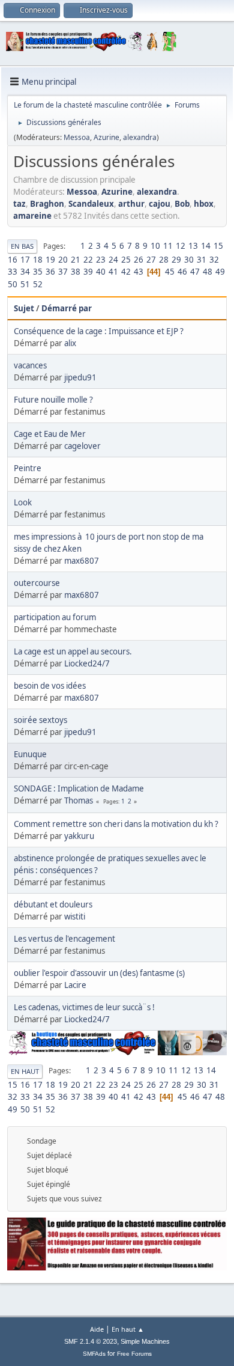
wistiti (74, 916)
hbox (204, 203)
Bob (182, 203)
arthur (131, 203)
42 (126, 271)
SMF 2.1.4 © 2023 (90, 1341)
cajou (159, 203)
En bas (22, 246)
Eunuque (30, 754)
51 (25, 284)
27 (151, 259)
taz (19, 203)
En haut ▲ (128, 1329)
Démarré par (66, 308)
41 (113, 271)
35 (38, 271)
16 (12, 259)
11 (168, 245)
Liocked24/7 (87, 663)
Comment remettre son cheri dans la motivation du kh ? (116, 824)
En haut (25, 1071)
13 (193, 245)
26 (138, 259)
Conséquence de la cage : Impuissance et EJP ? (99, 331)
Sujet (24, 308)
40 (101, 271)
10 (155, 245)
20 (63, 259)
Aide (97, 1329)
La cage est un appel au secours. (73, 651)
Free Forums (134, 1353)
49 (220, 271)
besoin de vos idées (50, 685)
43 (138, 271)
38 (75, 271)
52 (38, 284)
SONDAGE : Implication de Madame (79, 788)
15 (218, 245)
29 (176, 259)
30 (189, 259)
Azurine (106, 137)
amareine (32, 215)
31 (201, 259)
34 (25, 271)
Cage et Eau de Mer (50, 433)
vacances (30, 365)
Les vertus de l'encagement (64, 938)
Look (23, 502)
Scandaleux (91, 203)
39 (88, 271)
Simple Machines (145, 1341)
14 (206, 245)
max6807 (81, 560)
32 (214, 259)
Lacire (75, 985)
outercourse (37, 583)
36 (50, 271)
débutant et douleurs (53, 904)
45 (170, 271)
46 (182, 271)
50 (12, 284)
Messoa (77, 137)
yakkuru (79, 836)
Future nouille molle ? (53, 399)
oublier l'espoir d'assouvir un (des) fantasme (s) (99, 973)
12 (180, 245)
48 (207, 271)
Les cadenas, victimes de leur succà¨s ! (84, 1007)
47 (195, 271)
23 (101, 259)
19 (50, 259)
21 (75, 259)
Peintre (27, 468)
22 (88, 259)
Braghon (47, 203)
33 (12, 271)
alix (70, 343)
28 (164, 259)
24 (113, 259)
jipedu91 (80, 377)
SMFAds (94, 1353)
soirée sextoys (40, 720)
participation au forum (55, 617)
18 (38, 259)
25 (126, 259)
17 (25, 259)
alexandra (140, 137)
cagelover (82, 446)
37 (63, 271)
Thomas (78, 800)
